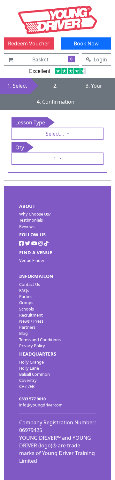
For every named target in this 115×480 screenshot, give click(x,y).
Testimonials (31, 220)
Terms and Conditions (40, 339)
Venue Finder (31, 260)
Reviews (26, 226)
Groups (26, 302)
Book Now (86, 43)
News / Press (31, 321)
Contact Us (29, 284)
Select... (55, 133)
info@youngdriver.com (41, 405)
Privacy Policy (32, 346)
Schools (26, 309)
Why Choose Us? (35, 214)
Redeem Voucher (29, 43)
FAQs (24, 290)
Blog (23, 333)
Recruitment (31, 315)
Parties (25, 296)
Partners (27, 327)
